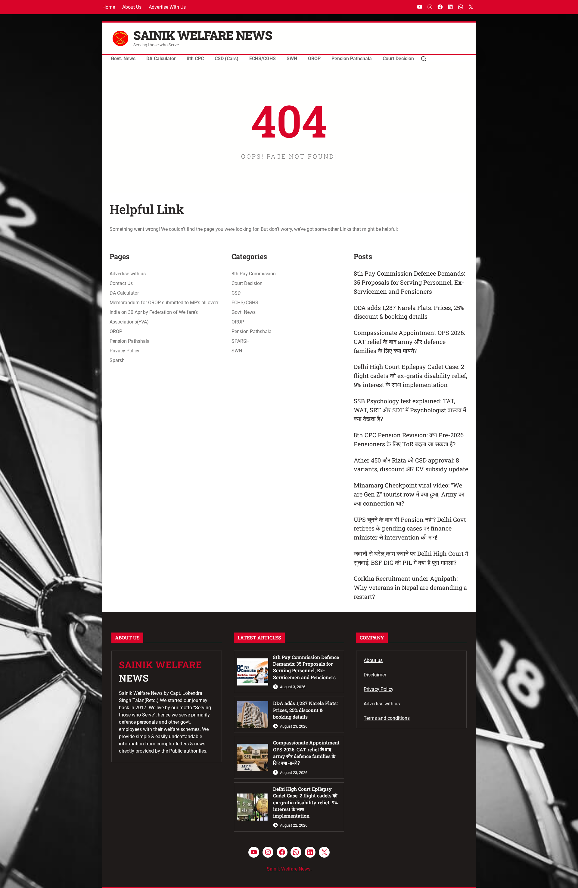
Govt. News (244, 312)
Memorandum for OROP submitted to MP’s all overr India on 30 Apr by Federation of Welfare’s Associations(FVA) (164, 312)
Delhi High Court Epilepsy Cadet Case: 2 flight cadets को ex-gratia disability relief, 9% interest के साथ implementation (410, 375)
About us (373, 660)
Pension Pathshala (130, 341)
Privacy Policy (124, 351)
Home (108, 7)
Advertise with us (167, 7)
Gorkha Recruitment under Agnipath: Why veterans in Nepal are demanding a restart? (410, 587)
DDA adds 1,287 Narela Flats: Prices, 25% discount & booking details (409, 312)
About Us (131, 7)
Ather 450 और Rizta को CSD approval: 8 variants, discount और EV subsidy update (411, 464)
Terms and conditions (387, 718)
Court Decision (247, 283)
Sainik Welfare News (202, 35)
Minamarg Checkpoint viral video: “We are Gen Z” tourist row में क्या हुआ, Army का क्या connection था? (409, 494)
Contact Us (121, 283)
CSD (236, 293)
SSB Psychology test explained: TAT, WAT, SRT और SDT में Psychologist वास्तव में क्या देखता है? (410, 410)
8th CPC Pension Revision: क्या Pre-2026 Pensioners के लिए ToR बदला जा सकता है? (409, 439)
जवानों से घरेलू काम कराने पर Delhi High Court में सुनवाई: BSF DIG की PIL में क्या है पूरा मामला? (411, 557)
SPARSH (241, 341)
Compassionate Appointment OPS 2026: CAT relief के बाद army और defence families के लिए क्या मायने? (409, 341)
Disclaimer (375, 675)
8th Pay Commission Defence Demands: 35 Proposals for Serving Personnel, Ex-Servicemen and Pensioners (409, 282)
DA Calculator (124, 293)
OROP (116, 331)
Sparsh (117, 360)
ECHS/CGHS (245, 302)
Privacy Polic (377, 689)
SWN (237, 351)
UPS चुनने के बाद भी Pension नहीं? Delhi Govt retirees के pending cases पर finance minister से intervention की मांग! (410, 528)
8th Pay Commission (254, 274)
